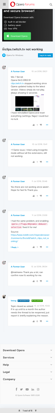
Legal (6, 371)
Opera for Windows (14, 55)
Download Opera (19, 36)
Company (9, 379)
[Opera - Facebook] (16, 389)
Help (6, 364)
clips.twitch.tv (17, 83)
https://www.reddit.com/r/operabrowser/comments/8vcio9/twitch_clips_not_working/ (30, 238)
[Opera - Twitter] (21, 389)
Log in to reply (45, 55)
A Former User (18, 71)
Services (8, 357)
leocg (13, 300)
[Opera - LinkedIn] (32, 389)
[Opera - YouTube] (27, 389)
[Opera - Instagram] (38, 389)
